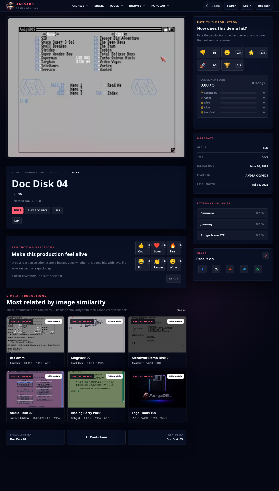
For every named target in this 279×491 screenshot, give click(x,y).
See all (181, 310)
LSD (19, 194)
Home (16, 172)
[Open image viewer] (96, 87)
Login (247, 6)
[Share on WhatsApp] (258, 269)
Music (99, 6)
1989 (57, 210)
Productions (35, 172)
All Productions (96, 437)
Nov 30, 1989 (259, 166)
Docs (53, 172)
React (174, 278)
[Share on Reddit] (230, 269)
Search (231, 6)
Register (264, 6)
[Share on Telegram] (244, 269)
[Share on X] (216, 269)
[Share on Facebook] (202, 269)
